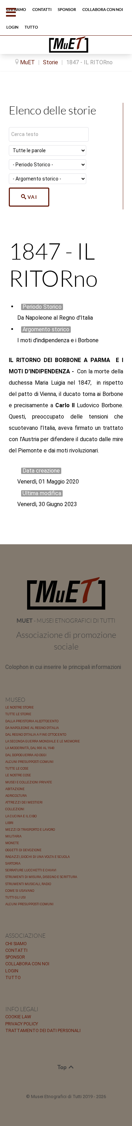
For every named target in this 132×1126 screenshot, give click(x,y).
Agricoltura (16, 796)
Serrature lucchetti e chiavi (30, 870)
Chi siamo (16, 943)
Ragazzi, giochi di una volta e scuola (37, 857)
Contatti (16, 950)
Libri (9, 823)
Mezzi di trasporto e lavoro (30, 829)
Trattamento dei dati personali (43, 1030)
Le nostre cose (18, 775)
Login (11, 970)
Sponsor (15, 957)
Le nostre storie (19, 707)
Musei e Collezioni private (28, 782)
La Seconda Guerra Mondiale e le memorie (42, 741)
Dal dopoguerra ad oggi (25, 755)
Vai (32, 197)
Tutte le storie (18, 714)
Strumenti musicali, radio (28, 884)
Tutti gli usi (15, 897)
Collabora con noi (27, 963)
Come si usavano (19, 891)
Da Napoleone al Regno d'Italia (32, 728)
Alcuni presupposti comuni (29, 762)
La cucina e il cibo (21, 816)
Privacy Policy (21, 1023)
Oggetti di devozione (23, 850)
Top (62, 1067)
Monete (12, 843)
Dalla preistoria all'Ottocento (31, 721)
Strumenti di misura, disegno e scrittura (41, 877)
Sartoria (12, 863)
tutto (13, 977)
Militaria (13, 836)
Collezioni (14, 809)
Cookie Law (18, 1016)
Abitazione (15, 789)
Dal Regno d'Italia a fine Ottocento (35, 734)
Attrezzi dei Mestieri (24, 802)
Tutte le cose (17, 768)
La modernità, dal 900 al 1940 (30, 748)
